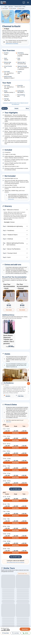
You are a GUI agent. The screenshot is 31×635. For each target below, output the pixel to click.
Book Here (25, 629)
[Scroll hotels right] (28, 383)
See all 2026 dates (15, 489)
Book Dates (15, 433)
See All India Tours (22, 573)
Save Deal (6, 633)
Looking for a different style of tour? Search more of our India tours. (15, 103)
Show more (11, 199)
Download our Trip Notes (12, 43)
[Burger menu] (28, 2)
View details (9, 309)
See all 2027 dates (15, 557)
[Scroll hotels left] (2, 383)
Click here (8, 421)
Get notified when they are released (15, 562)
